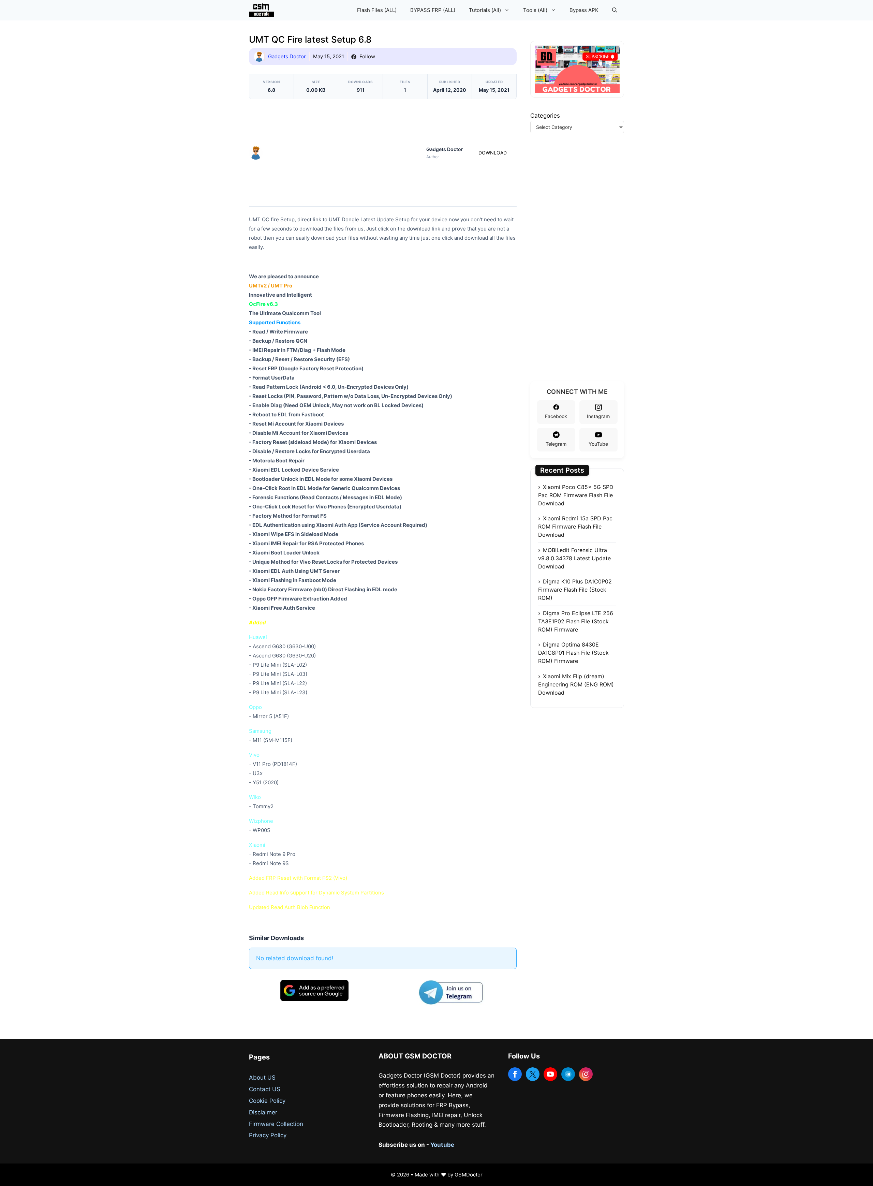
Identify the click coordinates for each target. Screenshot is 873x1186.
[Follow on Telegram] (568, 1074)
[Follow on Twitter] (532, 1074)
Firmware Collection (276, 1124)
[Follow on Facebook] (515, 1074)
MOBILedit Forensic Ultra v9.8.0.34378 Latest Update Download (574, 558)
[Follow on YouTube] (550, 1074)
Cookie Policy (267, 1100)
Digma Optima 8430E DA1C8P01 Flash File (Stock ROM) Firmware (573, 652)
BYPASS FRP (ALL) (432, 10)
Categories (545, 115)
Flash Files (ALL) (377, 10)
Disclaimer (263, 1112)
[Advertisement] (344, 151)
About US (262, 1077)
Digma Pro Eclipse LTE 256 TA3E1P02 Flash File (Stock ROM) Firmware (575, 621)
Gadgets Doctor (287, 56)
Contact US (264, 1089)
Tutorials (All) (485, 10)
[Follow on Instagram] (586, 1074)
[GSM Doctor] (263, 10)
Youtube (442, 1144)
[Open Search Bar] (614, 10)
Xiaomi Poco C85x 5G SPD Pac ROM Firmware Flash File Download (575, 495)
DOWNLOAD (492, 152)
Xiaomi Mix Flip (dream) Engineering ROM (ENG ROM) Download (576, 684)
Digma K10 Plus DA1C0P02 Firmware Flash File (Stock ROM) (575, 589)
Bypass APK (583, 10)
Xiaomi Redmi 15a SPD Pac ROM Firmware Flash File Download (575, 526)
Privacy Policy (267, 1135)
